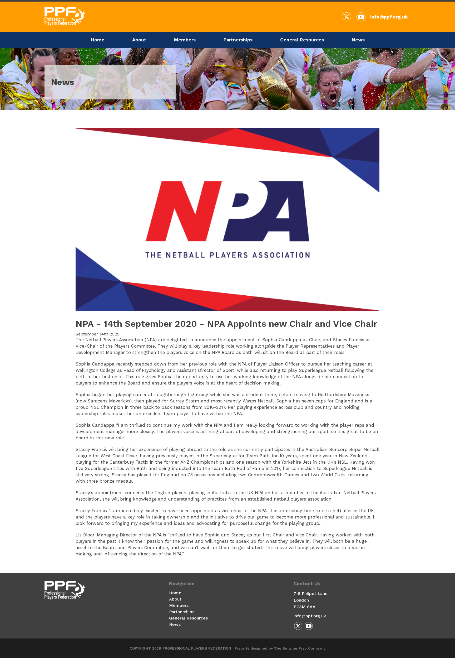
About (139, 39)
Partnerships (238, 39)
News (358, 39)
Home (98, 39)
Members (185, 39)
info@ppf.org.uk (389, 17)
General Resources (302, 39)
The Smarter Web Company (299, 648)
